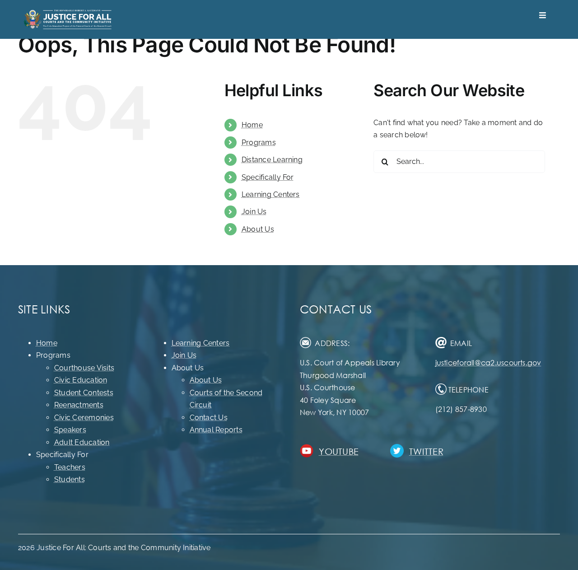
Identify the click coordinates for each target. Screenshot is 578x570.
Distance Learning (272, 159)
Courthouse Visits (84, 368)
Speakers (70, 429)
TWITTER (426, 451)
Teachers (69, 467)
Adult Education (82, 442)
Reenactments (78, 405)
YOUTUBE (339, 451)
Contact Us (209, 417)
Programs (259, 142)
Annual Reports (216, 429)
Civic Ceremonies (84, 417)
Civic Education (80, 380)
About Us (258, 229)
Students (69, 479)
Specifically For (268, 177)
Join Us (254, 211)
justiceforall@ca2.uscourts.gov (488, 362)
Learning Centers (271, 194)
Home (252, 125)
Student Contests (83, 392)
